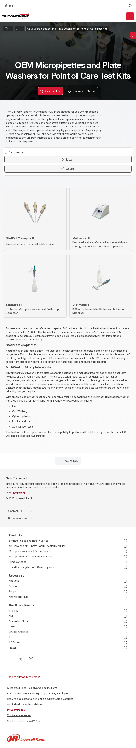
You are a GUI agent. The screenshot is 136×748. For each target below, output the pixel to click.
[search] (130, 6)
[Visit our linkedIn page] (21, 658)
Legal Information (16, 492)
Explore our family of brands (23, 676)
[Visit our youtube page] (31, 658)
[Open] (130, 16)
